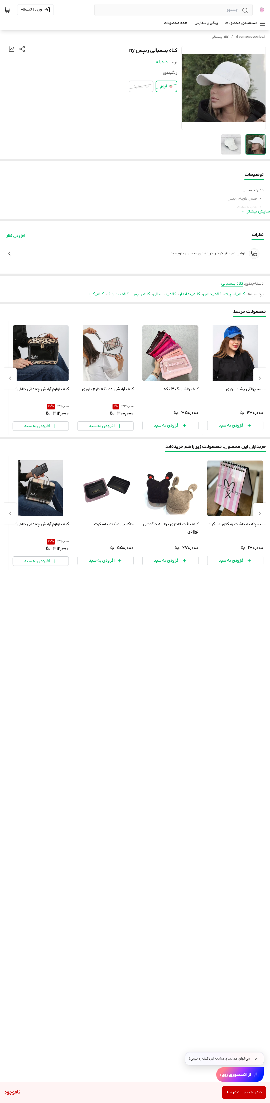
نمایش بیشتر (258, 211)
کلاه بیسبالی (219, 37)
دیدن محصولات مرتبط (244, 1092)
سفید (138, 86)
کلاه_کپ (96, 294)
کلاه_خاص (212, 294)
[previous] (259, 378)
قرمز (163, 86)
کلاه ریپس (141, 294)
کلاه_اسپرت (234, 294)
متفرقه (162, 62)
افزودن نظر (15, 235)
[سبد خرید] (7, 10)
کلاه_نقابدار (189, 294)
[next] (10, 378)
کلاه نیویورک (117, 294)
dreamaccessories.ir (251, 37)
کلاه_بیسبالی (164, 294)
